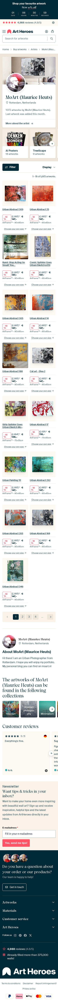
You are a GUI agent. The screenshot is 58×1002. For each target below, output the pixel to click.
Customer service (15, 919)
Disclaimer (28, 983)
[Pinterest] (20, 936)
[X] (30, 936)
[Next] (50, 617)
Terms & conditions (11, 983)
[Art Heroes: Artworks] (54, 902)
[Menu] (4, 31)
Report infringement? (46, 983)
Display (47, 167)
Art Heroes (10, 927)
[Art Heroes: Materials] (54, 910)
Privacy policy (29, 988)
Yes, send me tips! (16, 843)
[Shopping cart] (52, 32)
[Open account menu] (47, 31)
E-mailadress (10, 827)
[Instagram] (15, 936)
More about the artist (17, 123)
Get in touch (17, 887)
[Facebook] (25, 936)
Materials (9, 910)
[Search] (51, 39)
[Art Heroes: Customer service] (54, 918)
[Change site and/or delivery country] (53, 22)
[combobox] (25, 38)
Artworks (9, 902)
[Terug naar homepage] (20, 31)
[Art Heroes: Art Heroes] (54, 927)
